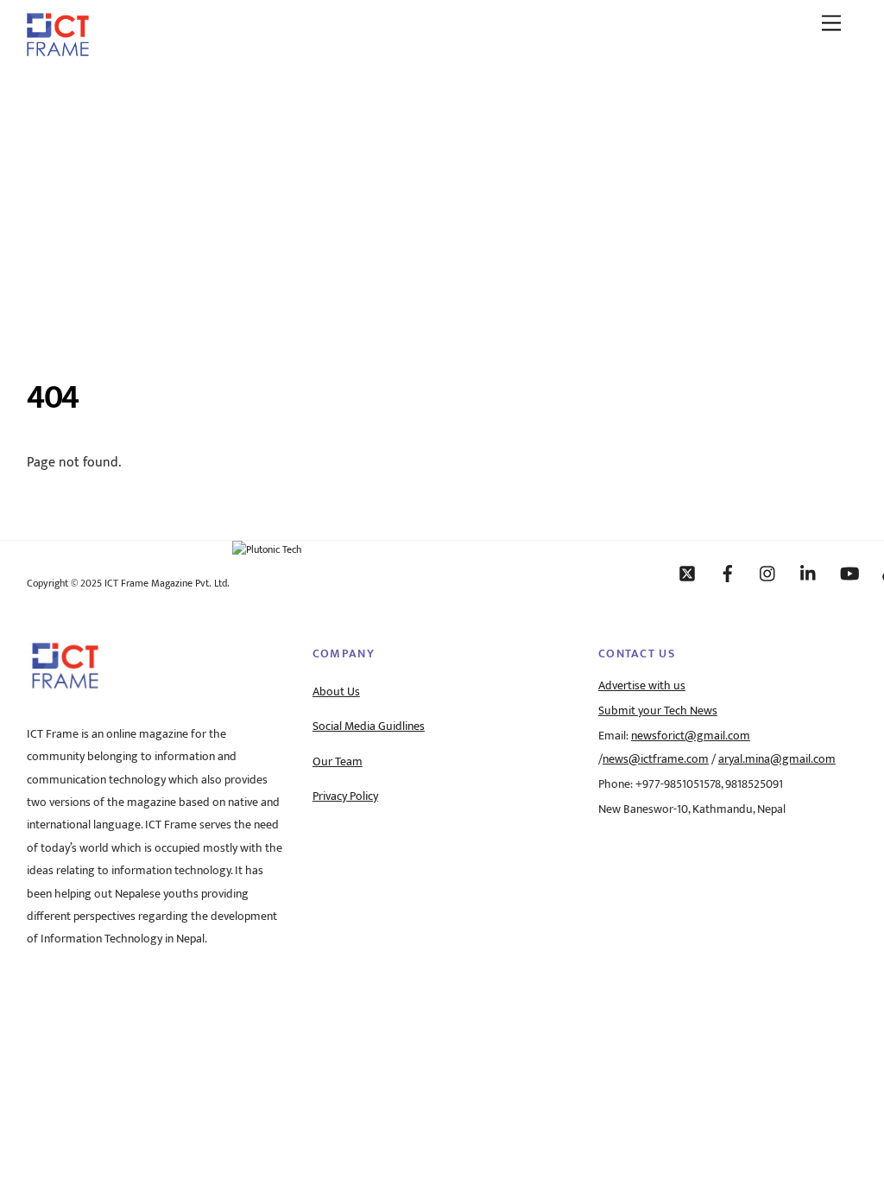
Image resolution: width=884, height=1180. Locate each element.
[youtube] (849, 572)
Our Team (338, 762)
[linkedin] (809, 572)
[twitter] (687, 572)
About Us (336, 692)
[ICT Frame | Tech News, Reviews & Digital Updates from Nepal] (58, 50)
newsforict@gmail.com (690, 736)
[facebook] (727, 572)
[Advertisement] (442, 201)
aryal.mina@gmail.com (777, 759)
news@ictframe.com (656, 759)
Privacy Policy (345, 796)
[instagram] (768, 572)
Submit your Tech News (657, 711)
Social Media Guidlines (369, 726)
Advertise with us (641, 686)
